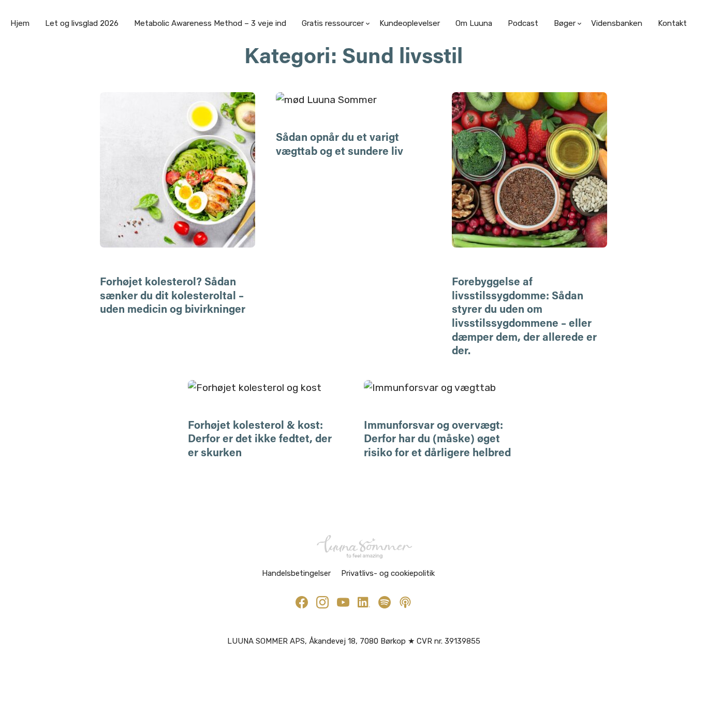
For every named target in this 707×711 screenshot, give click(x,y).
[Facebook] (301, 602)
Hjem (20, 23)
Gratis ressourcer (333, 23)
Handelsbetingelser (296, 573)
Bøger (565, 23)
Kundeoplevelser (409, 23)
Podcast (523, 23)
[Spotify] (384, 602)
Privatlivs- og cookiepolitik (388, 573)
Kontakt (672, 23)
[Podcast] (405, 602)
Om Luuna (473, 23)
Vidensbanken (616, 23)
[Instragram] (322, 602)
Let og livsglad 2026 (82, 23)
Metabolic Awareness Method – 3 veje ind (210, 23)
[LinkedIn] (364, 602)
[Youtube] (343, 602)
